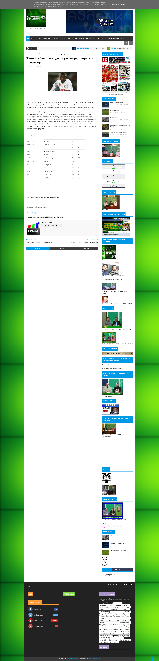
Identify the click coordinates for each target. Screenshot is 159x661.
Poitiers (46, 154)
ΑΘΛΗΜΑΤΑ (47, 38)
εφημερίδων (120, 94)
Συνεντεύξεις (59, 38)
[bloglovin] (119, 584)
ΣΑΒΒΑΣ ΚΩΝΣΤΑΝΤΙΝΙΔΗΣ (50, 48)
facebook (86, 248)
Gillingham (47, 165)
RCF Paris (48, 151)
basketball (105, 564)
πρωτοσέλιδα (113, 94)
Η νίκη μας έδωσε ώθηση (91, 48)
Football (104, 558)
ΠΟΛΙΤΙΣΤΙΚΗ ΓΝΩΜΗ (116, 38)
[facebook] (108, 584)
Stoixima (123, 187)
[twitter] (111, 584)
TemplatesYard (74, 659)
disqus (62, 248)
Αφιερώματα (72, 38)
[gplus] (113, 584)
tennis (104, 561)
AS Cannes (47, 141)
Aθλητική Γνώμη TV (87, 38)
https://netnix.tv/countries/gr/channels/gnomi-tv (118, 570)
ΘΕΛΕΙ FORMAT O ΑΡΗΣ (64, 48)
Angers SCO (47, 148)
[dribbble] (122, 584)
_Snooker (105, 559)
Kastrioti (46, 168)
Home (28, 54)
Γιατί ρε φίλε (121, 48)
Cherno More (48, 175)
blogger (37, 248)
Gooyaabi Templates (94, 659)
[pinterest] (116, 584)
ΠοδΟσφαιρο (36, 38)
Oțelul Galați (48, 171)
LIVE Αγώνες (101, 38)
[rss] (124, 584)
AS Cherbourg (48, 158)
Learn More (115, 4)
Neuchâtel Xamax (49, 144)
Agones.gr (118, 187)
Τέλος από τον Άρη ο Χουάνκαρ (118, 132)
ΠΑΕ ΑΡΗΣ (81, 48)
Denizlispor (47, 178)
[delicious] (132, 584)
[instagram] (129, 584)
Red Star (46, 161)
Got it (123, 4)
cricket (104, 565)
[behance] (127, 584)
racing (104, 562)
